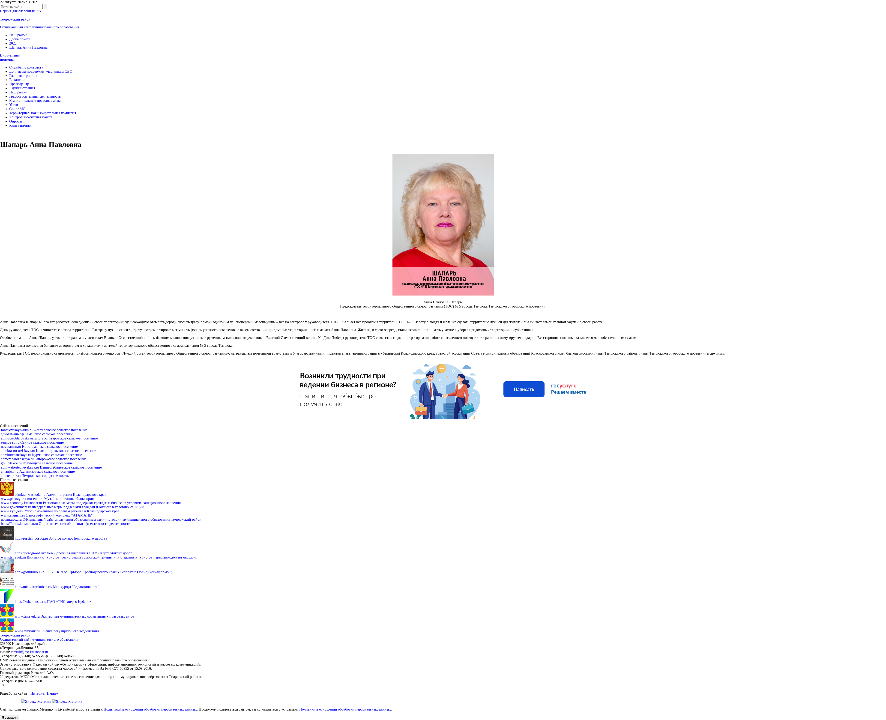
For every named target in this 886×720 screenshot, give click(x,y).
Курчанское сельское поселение (41, 455)
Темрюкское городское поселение (38, 476)
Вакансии (17, 80)
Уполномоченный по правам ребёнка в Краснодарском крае (60, 511)
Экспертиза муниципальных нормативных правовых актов (75, 616)
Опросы (15, 121)
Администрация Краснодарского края (60, 494)
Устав (13, 105)
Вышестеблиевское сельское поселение (51, 467)
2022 (13, 43)
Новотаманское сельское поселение (39, 446)
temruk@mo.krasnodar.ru (29, 652)
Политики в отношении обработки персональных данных (345, 709)
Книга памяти (20, 125)
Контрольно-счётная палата (31, 117)
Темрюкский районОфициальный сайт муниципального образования (39, 637)
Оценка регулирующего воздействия (57, 631)
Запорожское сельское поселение (44, 459)
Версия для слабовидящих (20, 11)
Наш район (18, 35)
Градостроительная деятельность (35, 96)
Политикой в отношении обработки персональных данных (150, 709)
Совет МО (17, 109)
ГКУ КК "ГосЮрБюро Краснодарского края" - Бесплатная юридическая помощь (94, 572)
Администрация (22, 88)
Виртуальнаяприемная (10, 57)
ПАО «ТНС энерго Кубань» (53, 601)
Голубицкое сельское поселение (37, 463)
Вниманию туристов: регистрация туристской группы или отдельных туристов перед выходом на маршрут (99, 557)
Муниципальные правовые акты (35, 100)
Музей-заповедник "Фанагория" (48, 499)
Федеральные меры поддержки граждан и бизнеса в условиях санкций (72, 507)
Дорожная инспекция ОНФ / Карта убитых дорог (73, 553)
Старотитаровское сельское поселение (49, 438)
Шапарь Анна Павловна (28, 47)
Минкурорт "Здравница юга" (57, 587)
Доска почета (19, 39)
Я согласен (10, 717)
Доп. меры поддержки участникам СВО (40, 71)
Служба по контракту (26, 67)
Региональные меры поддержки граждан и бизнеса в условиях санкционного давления (91, 503)
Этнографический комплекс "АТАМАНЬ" (47, 515)
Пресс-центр (19, 84)
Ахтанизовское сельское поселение (38, 471)
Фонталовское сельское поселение (44, 430)
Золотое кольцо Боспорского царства (61, 538)
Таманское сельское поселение (37, 434)
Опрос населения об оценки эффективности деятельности (65, 524)
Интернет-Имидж (44, 693)
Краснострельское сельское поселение (48, 451)
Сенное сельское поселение (32, 442)
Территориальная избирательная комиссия (42, 113)
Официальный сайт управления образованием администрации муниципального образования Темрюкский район (101, 519)
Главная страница (23, 76)
